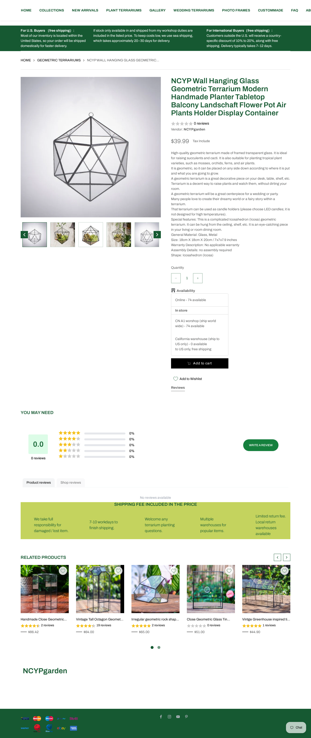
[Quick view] (47, 604)
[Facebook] (161, 717)
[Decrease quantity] (176, 278)
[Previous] (24, 234)
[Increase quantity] (198, 278)
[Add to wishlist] (40, 604)
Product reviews (38, 482)
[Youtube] (178, 717)
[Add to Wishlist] (63, 571)
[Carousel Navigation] (282, 557)
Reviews (178, 387)
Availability (186, 291)
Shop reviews (70, 482)
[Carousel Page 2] (158, 647)
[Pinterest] (186, 717)
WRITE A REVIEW (261, 445)
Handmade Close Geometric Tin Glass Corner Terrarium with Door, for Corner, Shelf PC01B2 (45, 620)
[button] (230, 124)
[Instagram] (169, 717)
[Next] (157, 234)
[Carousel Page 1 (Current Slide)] (152, 647)
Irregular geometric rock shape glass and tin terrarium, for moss (154, 620)
